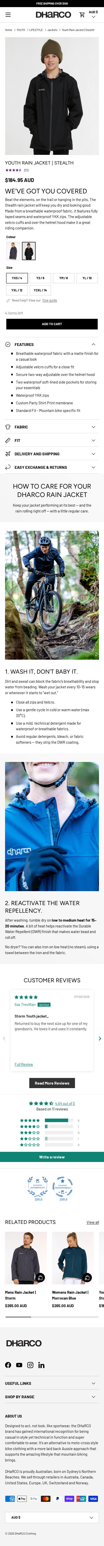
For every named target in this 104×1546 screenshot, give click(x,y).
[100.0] (38, 1187)
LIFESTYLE (36, 29)
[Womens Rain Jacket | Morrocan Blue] (73, 1258)
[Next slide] (100, 1038)
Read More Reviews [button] (52, 1082)
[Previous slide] (4, 1038)
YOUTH (21, 29)
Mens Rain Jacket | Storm (20, 1295)
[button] (82, 14)
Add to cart (52, 324)
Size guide (49, 300)
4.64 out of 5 (65, 1103)
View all (93, 1222)
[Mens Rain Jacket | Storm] (26, 1258)
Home (8, 29)
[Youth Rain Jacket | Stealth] (29, 251)
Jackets (52, 29)
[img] (26, 997)
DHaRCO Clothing (25, 1533)
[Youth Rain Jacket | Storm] (13, 251)
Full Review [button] (24, 1064)
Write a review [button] (52, 1156)
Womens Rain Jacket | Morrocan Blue (70, 1295)
